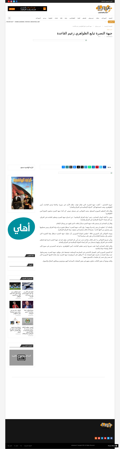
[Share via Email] (63, 167)
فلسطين (84, 18)
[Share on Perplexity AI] (67, 167)
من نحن (44, 18)
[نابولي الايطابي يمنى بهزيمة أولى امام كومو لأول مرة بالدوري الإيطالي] (15, 286)
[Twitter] (14, 1)
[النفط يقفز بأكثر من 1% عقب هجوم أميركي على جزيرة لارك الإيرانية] (27, 286)
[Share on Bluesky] (74, 167)
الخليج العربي (72, 18)
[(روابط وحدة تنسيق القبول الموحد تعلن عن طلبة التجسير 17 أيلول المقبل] (15, 321)
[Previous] (105, 22)
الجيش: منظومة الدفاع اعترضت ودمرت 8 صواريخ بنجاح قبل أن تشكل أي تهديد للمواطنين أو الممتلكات (27, 330)
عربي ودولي (91, 18)
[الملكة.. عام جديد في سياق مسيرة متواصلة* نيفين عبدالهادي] (15, 304)
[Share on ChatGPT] (70, 167)
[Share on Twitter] (100, 167)
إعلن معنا (10, 445)
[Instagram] (11, 1)
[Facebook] (17, 1)
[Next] (106, 22)
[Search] (9, 18)
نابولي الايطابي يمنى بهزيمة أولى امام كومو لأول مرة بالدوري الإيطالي (15, 294)
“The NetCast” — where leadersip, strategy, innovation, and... (22, 21)
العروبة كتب (103, 18)
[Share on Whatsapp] (89, 167)
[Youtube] (9, 1)
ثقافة (61, 18)
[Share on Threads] (78, 167)
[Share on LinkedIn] (93, 167)
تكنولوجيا (50, 18)
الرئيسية (110, 18)
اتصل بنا (16, 445)
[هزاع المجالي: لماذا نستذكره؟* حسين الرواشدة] (27, 304)
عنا (21, 445)
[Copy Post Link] (82, 167)
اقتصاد (78, 18)
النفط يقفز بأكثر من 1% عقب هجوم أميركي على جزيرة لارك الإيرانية (27, 294)
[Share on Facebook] (104, 167)
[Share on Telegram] (85, 167)
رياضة (66, 18)
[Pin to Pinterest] (97, 167)
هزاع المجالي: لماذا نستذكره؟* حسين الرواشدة (28, 312)
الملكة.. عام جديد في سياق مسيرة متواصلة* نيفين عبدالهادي (15, 312)
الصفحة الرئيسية (108, 26)
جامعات (56, 18)
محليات (97, 18)
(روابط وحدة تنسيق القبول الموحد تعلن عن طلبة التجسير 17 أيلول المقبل (15, 330)
